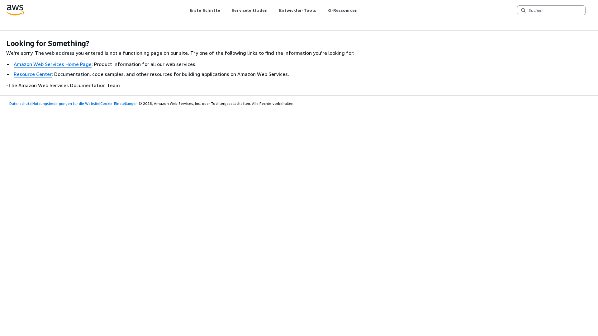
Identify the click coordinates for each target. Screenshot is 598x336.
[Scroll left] (185, 10)
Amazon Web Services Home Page (53, 64)
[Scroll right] (362, 10)
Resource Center (33, 74)
